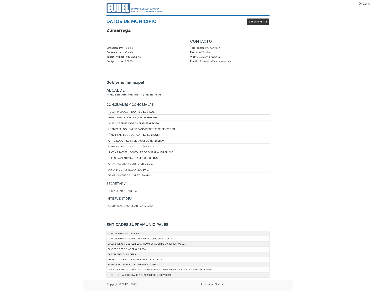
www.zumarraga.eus (208, 56)
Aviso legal (207, 284)
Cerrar (367, 3)
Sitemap (219, 284)
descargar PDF (258, 21)
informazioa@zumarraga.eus (214, 61)
